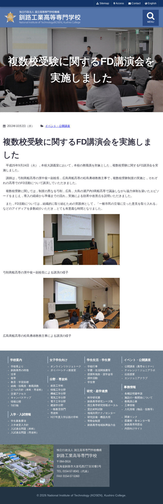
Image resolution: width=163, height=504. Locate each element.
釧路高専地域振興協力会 (101, 425)
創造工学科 (57, 385)
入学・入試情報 (20, 414)
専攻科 (54, 413)
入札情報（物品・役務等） (140, 409)
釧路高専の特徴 (20, 370)
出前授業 (130, 374)
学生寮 (91, 382)
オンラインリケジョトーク (66, 366)
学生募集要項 (18, 421)
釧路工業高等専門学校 (45, 17)
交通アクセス (18, 394)
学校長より (17, 366)
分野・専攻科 (58, 379)
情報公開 (16, 401)
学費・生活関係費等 (98, 370)
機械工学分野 (58, 393)
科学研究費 (93, 397)
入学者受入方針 (20, 425)
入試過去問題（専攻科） (25, 432)
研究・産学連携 (97, 391)
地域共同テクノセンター (101, 413)
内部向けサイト (133, 428)
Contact (136, 3)
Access (119, 3)
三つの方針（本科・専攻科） (27, 389)
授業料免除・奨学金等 (100, 374)
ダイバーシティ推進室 (63, 370)
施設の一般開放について (139, 397)
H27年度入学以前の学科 (64, 417)
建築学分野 (57, 405)
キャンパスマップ (21, 397)
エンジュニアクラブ (136, 378)
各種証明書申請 (133, 393)
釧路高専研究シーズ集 (100, 401)
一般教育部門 (58, 409)
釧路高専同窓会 (133, 424)
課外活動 (92, 378)
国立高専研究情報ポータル (102, 405)
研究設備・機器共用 (98, 417)
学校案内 (16, 360)
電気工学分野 (58, 397)
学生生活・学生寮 (99, 360)
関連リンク (131, 417)
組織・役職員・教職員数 (25, 386)
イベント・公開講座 (57, 126)
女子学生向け (58, 360)
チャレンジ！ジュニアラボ (140, 370)
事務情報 (130, 387)
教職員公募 (131, 401)
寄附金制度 (93, 421)
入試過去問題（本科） (23, 428)
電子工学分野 (58, 401)
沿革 (13, 374)
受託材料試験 (95, 409)
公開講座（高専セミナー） (140, 366)
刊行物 (14, 405)
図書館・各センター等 (137, 420)
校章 (13, 378)
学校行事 (92, 366)
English (151, 3)
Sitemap (104, 3)
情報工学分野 (58, 389)
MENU (150, 22)
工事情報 (130, 405)
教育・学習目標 (20, 382)
